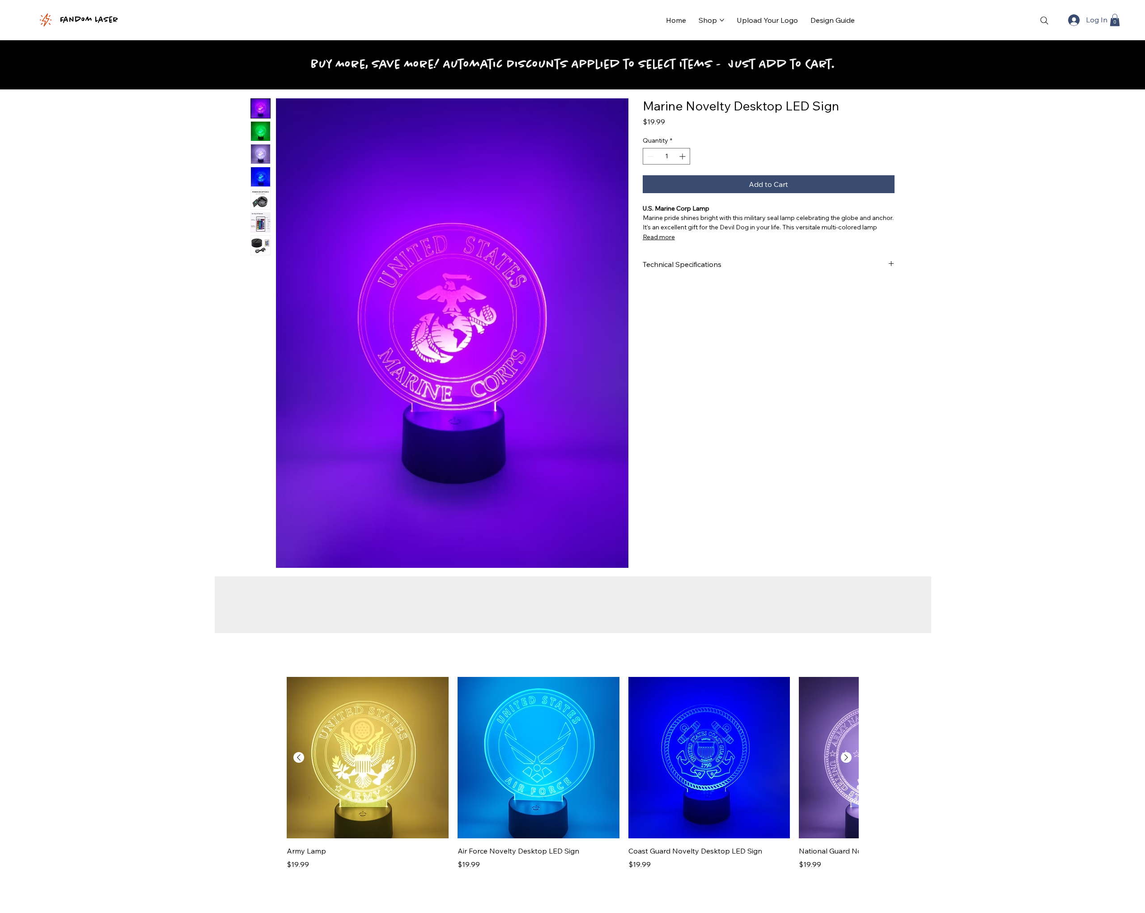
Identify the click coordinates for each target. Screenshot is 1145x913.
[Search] (1044, 20)
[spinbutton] (666, 156)
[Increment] (683, 156)
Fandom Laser (89, 20)
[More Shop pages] (722, 20)
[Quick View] (368, 758)
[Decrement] (649, 156)
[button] (1115, 20)
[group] (572, 773)
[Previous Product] (298, 757)
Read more (659, 237)
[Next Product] (846, 757)
